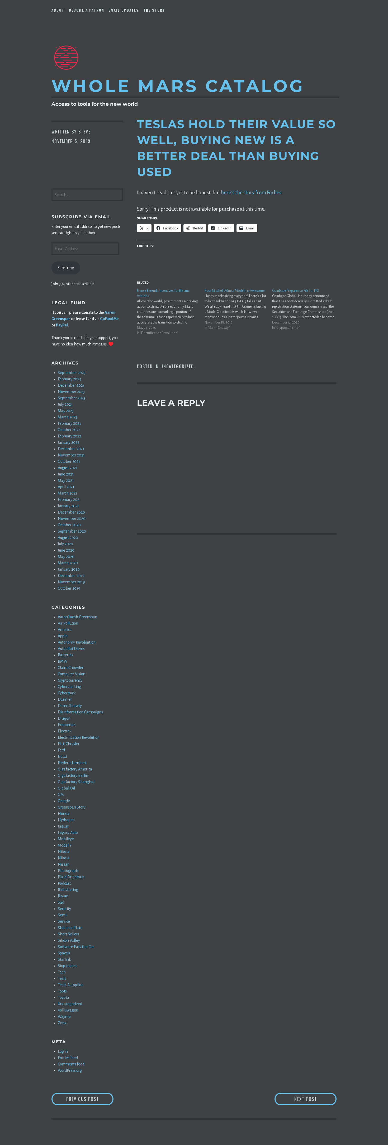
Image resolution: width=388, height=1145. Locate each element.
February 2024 (69, 379)
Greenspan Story (72, 807)
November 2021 (71, 455)
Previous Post (89, 1099)
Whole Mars (178, 86)
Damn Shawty (70, 706)
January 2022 (68, 442)
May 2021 (66, 480)
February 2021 (69, 499)
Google (64, 801)
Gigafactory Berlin (73, 775)
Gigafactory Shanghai (76, 782)
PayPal (62, 325)
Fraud (62, 756)
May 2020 (66, 557)
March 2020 (68, 563)
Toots (62, 991)
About (57, 10)
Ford (61, 750)
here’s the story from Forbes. (251, 192)
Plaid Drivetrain (71, 877)
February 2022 (69, 436)
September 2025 (72, 373)
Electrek (65, 731)
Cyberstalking (69, 687)
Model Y (65, 845)
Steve (84, 131)
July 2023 (65, 404)
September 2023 (71, 398)
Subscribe (66, 268)
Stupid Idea (67, 966)
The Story (154, 10)
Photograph (68, 871)
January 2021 (68, 506)
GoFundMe (109, 319)
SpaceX (64, 953)
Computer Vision (71, 674)
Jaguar (63, 826)
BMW (62, 661)
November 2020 (72, 518)
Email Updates (123, 10)
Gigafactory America (75, 769)
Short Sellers (68, 934)
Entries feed (68, 1058)
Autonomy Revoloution (77, 642)
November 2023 (71, 392)
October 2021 (69, 461)
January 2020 (69, 569)
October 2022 (69, 430)
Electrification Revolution (79, 737)
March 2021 (67, 493)
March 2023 (67, 417)
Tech (62, 972)
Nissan (63, 864)
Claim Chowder (70, 668)
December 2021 (71, 449)
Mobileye (66, 839)
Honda (63, 813)
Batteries (65, 655)
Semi (62, 915)
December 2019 (71, 576)
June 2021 (66, 474)
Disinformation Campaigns (80, 712)
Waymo (64, 1016)
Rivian (63, 896)
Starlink (64, 959)
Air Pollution (68, 623)
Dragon (64, 718)
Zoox (62, 1023)
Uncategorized (177, 366)
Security (64, 909)
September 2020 (72, 531)
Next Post (315, 1099)
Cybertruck (67, 693)
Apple (63, 636)
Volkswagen (68, 1010)
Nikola (63, 851)
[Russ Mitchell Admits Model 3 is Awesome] (238, 309)
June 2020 (66, 550)
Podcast (64, 883)
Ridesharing (68, 890)
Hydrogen (66, 820)
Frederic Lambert (72, 763)
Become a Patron (86, 10)
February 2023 (69, 423)
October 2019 (69, 588)
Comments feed (71, 1064)
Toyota (63, 997)
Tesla (62, 978)
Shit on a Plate (70, 928)
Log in (63, 1051)
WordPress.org (70, 1070)
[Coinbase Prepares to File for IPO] (306, 309)
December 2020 (71, 512)
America (65, 629)
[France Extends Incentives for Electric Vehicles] (171, 312)
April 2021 (66, 487)
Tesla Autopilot (70, 985)
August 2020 (68, 537)
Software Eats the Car (76, 947)
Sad (61, 902)
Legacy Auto (68, 832)
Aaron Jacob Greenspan (77, 617)
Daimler (65, 699)
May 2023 (66, 411)
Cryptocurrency (70, 680)
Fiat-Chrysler (68, 744)
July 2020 (65, 544)
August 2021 (67, 468)
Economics (66, 725)
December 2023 (71, 385)
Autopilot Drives (71, 649)
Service (64, 921)
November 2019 (71, 582)
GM (61, 794)
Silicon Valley (69, 940)
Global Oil (66, 788)
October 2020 (69, 525)
